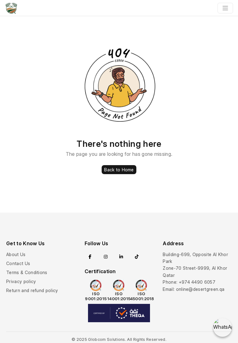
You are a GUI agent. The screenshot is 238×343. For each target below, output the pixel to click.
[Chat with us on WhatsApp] (222, 327)
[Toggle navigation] (225, 8)
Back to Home (119, 169)
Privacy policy (21, 281)
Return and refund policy (32, 290)
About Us (16, 254)
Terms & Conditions (26, 272)
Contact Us (18, 263)
